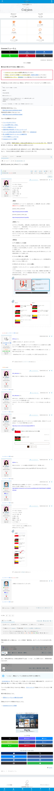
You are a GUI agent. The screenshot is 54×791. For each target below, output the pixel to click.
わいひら (11, 173)
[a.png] (31, 324)
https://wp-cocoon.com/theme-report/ (12, 110)
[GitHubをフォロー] (40, 760)
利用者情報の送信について (27, 786)
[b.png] (31, 294)
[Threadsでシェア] (21, 515)
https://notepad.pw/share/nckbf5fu (20, 211)
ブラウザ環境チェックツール (10, 136)
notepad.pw (33, 132)
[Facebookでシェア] (9, 515)
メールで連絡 (9, 784)
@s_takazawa (15, 373)
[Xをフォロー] (40, 753)
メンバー (12, 156)
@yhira (14, 462)
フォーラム (5, 156)
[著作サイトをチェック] (14, 753)
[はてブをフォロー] (14, 760)
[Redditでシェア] (33, 515)
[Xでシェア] (9, 511)
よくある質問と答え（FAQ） (10, 125)
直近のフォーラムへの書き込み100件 (13, 697)
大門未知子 (7, 186)
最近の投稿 (19, 156)
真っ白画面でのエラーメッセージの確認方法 (15, 134)
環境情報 (20, 77)
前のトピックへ (40, 607)
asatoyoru (13, 628)
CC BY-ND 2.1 (6, 681)
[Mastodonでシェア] (21, 511)
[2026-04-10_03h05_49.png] (31, 448)
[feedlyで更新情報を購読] (40, 763)
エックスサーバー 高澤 (26, 361)
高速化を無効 (34, 75)
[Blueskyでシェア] (33, 511)
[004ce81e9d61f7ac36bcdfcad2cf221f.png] (19, 564)
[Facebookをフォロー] (40, 756)
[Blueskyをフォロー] (14, 756)
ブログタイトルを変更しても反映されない (32, 628)
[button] (44, 55)
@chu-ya (14, 338)
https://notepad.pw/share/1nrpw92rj (20, 217)
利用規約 (27, 784)
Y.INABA (3, 367)
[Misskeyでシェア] (45, 511)
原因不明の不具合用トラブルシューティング (15, 129)
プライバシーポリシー (44, 784)
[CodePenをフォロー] (14, 763)
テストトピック (30, 687)
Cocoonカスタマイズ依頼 (10, 139)
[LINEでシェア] (9, 518)
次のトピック (48, 607)
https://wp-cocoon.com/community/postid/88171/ (23, 425)
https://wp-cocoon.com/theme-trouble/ (12, 114)
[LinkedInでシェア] (33, 518)
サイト (7, 493)
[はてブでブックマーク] (45, 515)
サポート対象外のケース (9, 127)
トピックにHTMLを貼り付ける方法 (12, 132)
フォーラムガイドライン (9, 122)
